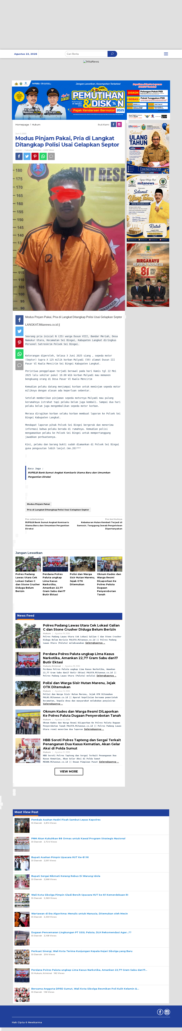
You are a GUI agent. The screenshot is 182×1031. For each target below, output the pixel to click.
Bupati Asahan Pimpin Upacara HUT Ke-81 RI (60, 857)
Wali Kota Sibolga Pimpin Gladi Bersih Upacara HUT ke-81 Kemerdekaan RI (79, 894)
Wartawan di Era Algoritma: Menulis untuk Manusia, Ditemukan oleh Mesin (79, 913)
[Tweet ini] (27, 156)
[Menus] (166, 54)
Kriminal (37, 150)
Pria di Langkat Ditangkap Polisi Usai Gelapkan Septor (58, 510)
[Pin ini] (35, 156)
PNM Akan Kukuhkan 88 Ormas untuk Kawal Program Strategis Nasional (78, 838)
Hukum (28, 150)
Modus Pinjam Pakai (38, 504)
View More (69, 771)
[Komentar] (51, 156)
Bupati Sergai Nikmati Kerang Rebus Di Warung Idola (65, 876)
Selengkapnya (94, 643)
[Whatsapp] (43, 156)
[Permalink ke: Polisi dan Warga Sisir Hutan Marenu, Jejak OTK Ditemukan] (82, 564)
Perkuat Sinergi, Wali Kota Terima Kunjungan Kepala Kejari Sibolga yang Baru (81, 951)
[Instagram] (119, 124)
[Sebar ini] (19, 156)
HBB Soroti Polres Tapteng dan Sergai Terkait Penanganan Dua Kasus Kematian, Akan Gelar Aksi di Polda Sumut (82, 744)
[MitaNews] (91, 61)
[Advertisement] (91, 25)
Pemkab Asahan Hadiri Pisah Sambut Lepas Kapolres (66, 819)
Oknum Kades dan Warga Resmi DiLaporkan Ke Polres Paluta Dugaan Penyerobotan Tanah (109, 584)
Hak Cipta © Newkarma (27, 1022)
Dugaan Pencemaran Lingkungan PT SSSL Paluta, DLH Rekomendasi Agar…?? (81, 932)
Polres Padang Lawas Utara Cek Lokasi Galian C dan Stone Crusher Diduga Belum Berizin (81, 627)
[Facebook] (114, 124)
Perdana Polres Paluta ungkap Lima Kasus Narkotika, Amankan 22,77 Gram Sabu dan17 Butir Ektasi (54, 584)
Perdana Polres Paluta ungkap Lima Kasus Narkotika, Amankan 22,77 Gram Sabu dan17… (89, 969)
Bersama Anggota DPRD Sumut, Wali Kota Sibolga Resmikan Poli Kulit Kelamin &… (85, 988)
